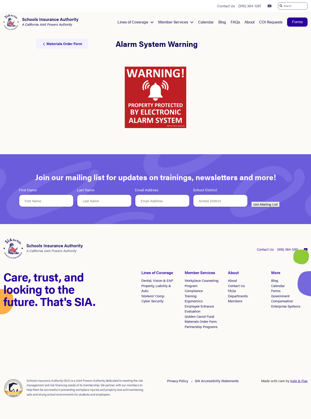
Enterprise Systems (285, 306)
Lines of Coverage (132, 22)
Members (235, 300)
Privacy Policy (177, 380)
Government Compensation (282, 298)
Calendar (206, 22)
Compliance (194, 290)
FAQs (235, 22)
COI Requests (271, 22)
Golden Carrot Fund (199, 316)
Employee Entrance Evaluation (199, 309)
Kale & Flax (299, 380)
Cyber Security (152, 300)
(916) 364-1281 (249, 5)
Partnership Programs (201, 326)
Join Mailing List (265, 204)
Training (191, 295)
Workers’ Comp (152, 295)
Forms (297, 21)
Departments (238, 295)
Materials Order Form (201, 321)
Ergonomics (194, 300)
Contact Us (226, 5)
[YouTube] (270, 5)
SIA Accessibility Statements (217, 380)
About (250, 22)
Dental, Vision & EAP (157, 280)
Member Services (173, 22)
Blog (222, 22)
